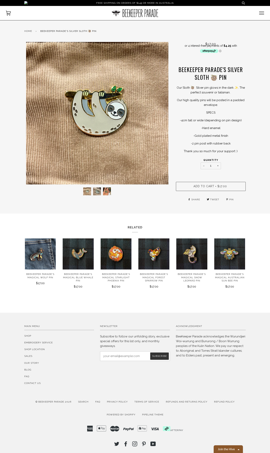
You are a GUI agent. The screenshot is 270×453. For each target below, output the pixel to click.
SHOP (27, 335)
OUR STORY (31, 363)
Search (83, 401)
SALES (28, 356)
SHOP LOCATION (34, 349)
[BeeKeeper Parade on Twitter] (116, 445)
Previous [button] (31, 113)
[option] (97, 113)
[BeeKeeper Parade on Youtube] (153, 445)
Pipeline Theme (152, 414)
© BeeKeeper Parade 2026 (53, 401)
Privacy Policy (117, 401)
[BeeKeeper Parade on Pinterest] (144, 445)
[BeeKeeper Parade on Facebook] (125, 445)
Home (28, 31)
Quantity (210, 160)
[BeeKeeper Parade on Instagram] (135, 445)
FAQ (26, 376)
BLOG (27, 369)
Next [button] (163, 113)
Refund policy (224, 401)
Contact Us (32, 383)
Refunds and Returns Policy (186, 401)
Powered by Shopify (121, 414)
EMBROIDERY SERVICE (38, 342)
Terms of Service (146, 401)
